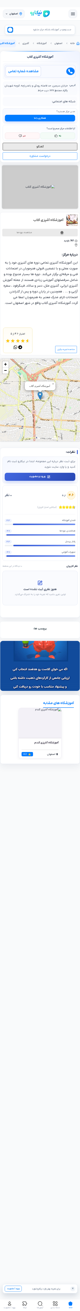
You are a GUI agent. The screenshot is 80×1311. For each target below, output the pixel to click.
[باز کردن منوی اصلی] (73, 13)
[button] (40, 396)
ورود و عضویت (37, 476)
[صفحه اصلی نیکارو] (40, 13)
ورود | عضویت (13, 1288)
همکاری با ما (40, 118)
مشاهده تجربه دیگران (66, 349)
